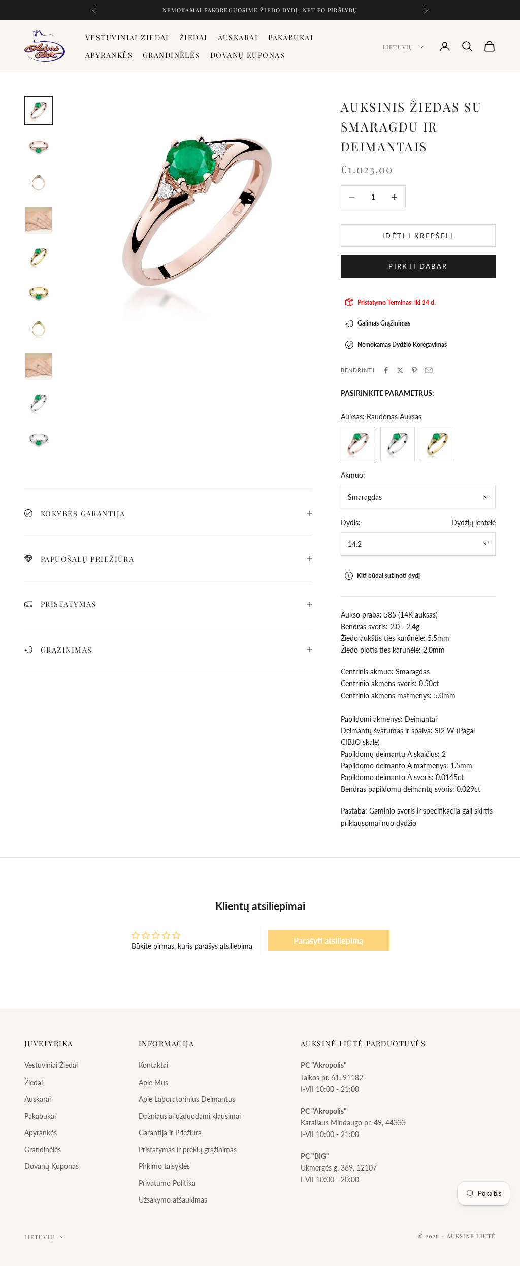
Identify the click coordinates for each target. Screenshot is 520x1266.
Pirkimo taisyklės (164, 1166)
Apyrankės (109, 55)
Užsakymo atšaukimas (173, 1199)
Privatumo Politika (167, 1183)
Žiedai (193, 37)
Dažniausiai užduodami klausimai (190, 1116)
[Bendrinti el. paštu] (429, 370)
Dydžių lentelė (473, 522)
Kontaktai (153, 1065)
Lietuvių (398, 47)
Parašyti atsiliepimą (328, 940)
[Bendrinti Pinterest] (414, 370)
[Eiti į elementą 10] (38, 440)
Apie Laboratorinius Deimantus (187, 1099)
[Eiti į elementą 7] (38, 330)
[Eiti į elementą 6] (38, 293)
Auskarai (238, 37)
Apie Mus (153, 1082)
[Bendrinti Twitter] (400, 370)
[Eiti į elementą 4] (38, 220)
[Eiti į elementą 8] (38, 366)
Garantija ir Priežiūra (170, 1132)
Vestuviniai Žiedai (127, 37)
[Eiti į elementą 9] (38, 403)
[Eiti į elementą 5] (38, 257)
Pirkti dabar (417, 266)
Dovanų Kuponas (247, 55)
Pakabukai (290, 37)
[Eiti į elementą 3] (38, 184)
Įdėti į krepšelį (417, 236)
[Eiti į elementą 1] (38, 110)
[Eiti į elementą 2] (38, 147)
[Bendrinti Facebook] (386, 370)
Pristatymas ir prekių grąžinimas (188, 1149)
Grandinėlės (171, 55)
